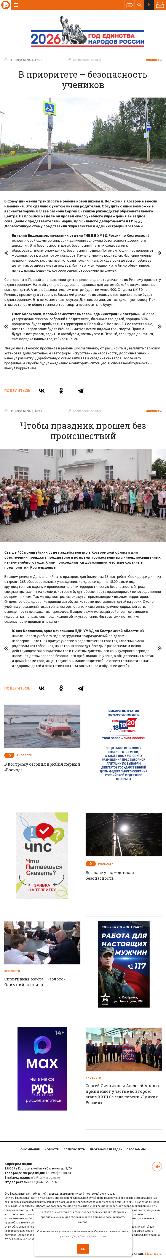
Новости (52, 1149)
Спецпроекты (75, 1149)
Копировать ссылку (84, 59)
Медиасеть (153, 1253)
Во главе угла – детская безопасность (110, 875)
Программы (136, 1149)
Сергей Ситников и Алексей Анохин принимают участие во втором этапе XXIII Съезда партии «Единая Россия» (123, 1094)
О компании (30, 1149)
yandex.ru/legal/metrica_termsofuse (83, 1236)
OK (83, 1248)
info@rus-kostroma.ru (45, 1177)
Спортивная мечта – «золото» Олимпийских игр (34, 981)
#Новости (154, 60)
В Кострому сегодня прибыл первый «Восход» (42, 767)
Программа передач (106, 1149)
